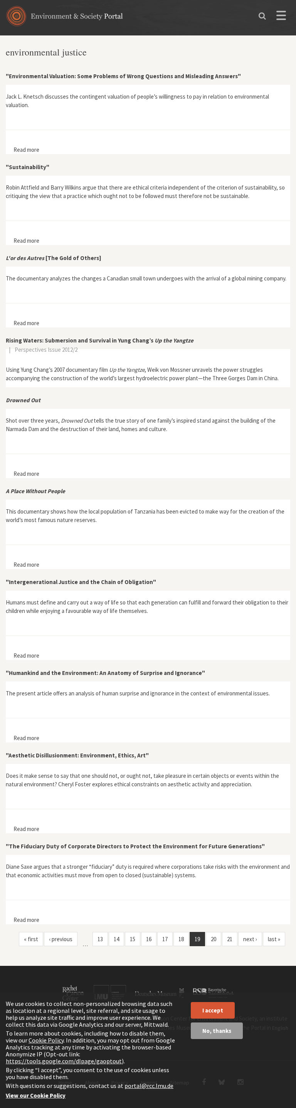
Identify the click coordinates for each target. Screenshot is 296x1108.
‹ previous (60, 939)
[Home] (64, 19)
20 (213, 939)
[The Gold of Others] (53, 258)
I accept (212, 1010)
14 (116, 939)
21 (229, 939)
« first (31, 939)
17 (165, 939)
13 (100, 939)
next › (250, 939)
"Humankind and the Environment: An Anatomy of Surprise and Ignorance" (105, 673)
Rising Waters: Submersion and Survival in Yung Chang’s (99, 340)
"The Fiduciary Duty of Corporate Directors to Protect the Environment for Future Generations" (135, 846)
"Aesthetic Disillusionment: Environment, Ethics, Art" (77, 755)
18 (181, 939)
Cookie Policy (46, 1040)
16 (148, 939)
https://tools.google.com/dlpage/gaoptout (64, 1061)
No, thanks (216, 1030)
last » (274, 939)
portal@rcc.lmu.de (148, 1086)
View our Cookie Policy (36, 1095)
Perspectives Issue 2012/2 (46, 349)
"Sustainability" (27, 167)
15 (132, 939)
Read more (26, 149)
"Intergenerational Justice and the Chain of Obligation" (81, 582)
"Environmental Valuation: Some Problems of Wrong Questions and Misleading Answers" (123, 76)
